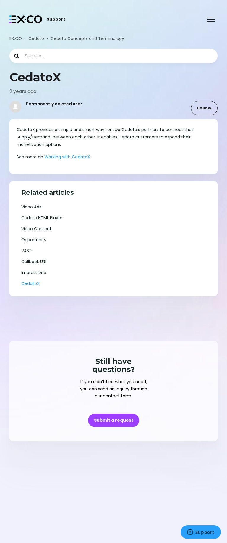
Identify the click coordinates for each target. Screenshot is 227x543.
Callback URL (34, 262)
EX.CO (15, 38)
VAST (26, 251)
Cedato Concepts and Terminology (87, 38)
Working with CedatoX (67, 157)
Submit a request (113, 420)
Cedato (36, 38)
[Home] (25, 19)
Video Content (36, 229)
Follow (204, 108)
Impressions (33, 272)
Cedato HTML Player (41, 218)
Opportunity (33, 240)
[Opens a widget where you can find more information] (200, 532)
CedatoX (30, 283)
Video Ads (31, 207)
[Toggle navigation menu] (211, 19)
